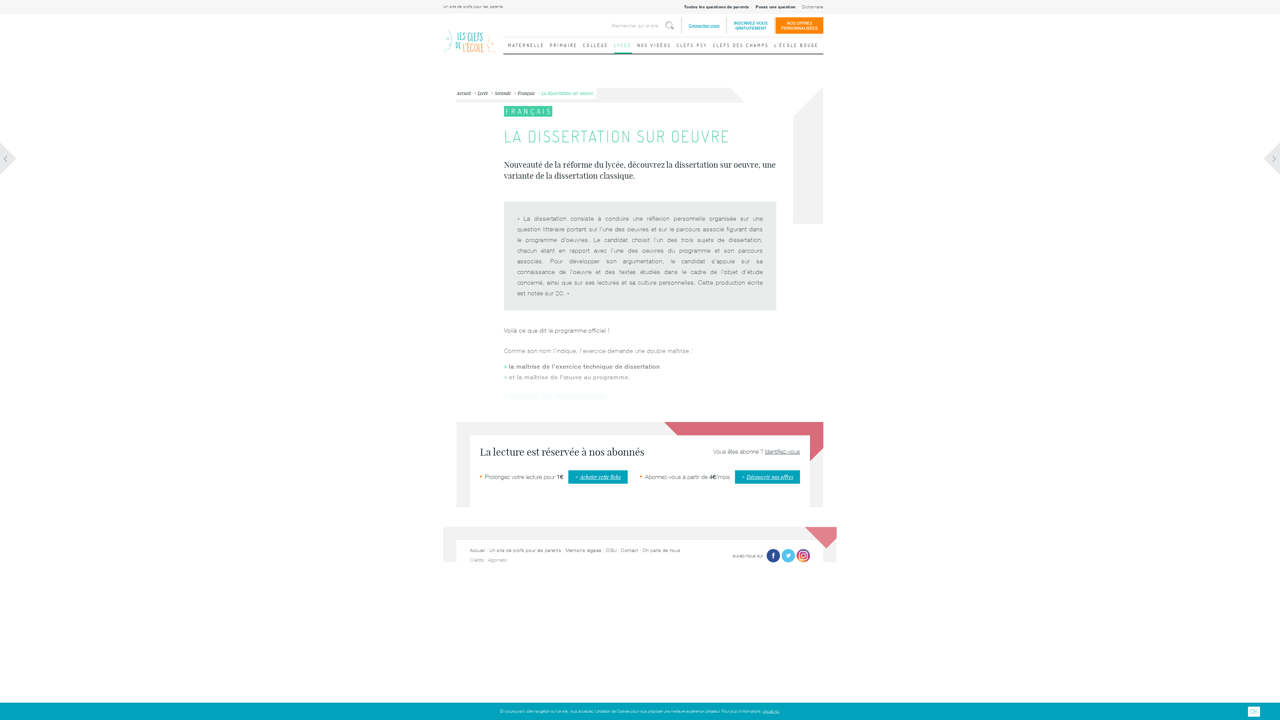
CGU (611, 550)
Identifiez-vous (782, 451)
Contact (629, 550)
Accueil (477, 550)
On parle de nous (661, 550)
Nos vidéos (654, 45)
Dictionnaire (812, 7)
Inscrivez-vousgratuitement (751, 26)
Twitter (788, 555)
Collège (595, 45)
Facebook (773, 555)
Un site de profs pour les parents (473, 6)
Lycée (623, 45)
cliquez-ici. (771, 711)
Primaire (564, 45)
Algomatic (497, 560)
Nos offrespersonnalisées (799, 26)
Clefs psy (692, 45)
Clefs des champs (741, 45)
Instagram (803, 555)
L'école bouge (796, 45)
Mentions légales (584, 550)
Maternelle (526, 45)
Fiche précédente (8, 158)
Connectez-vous (704, 25)
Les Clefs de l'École (470, 37)
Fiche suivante (1271, 158)
